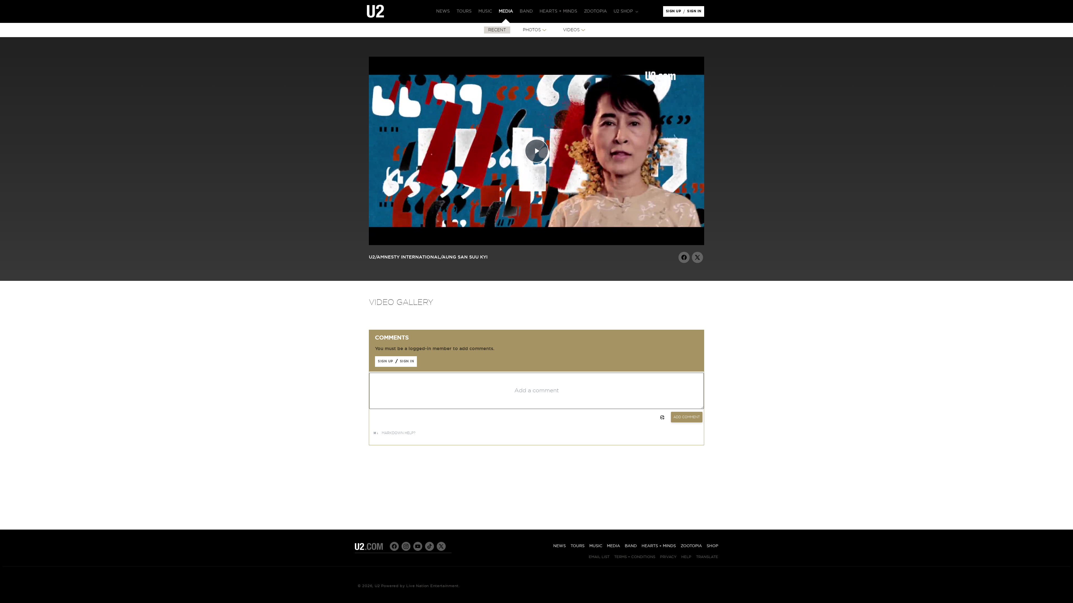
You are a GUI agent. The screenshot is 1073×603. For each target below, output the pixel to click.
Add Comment (686, 417)
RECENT (497, 30)
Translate (707, 557)
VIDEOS (571, 30)
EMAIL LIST (599, 557)
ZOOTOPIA (691, 546)
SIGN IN (695, 12)
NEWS (559, 546)
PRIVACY (668, 557)
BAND (631, 546)
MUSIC (595, 546)
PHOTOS (532, 30)
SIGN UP (674, 12)
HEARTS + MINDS (659, 546)
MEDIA (613, 546)
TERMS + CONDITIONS (634, 557)
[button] (625, 11)
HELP (686, 557)
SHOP (712, 546)
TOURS (578, 546)
